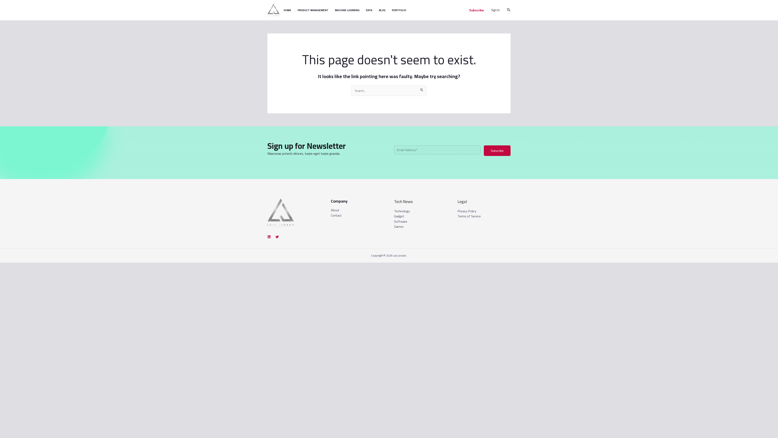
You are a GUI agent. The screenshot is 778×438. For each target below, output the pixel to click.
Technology (402, 211)
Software (400, 221)
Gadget (399, 216)
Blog (382, 10)
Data (369, 10)
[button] (476, 10)
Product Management (313, 10)
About (335, 210)
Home (287, 10)
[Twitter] (277, 236)
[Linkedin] (269, 236)
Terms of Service (469, 216)
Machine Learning (347, 10)
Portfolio (399, 10)
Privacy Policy (466, 211)
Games (399, 226)
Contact (336, 215)
